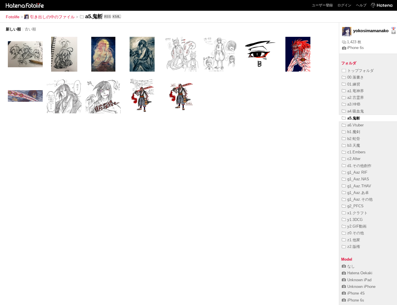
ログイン (344, 5)
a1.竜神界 (355, 91)
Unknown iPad (359, 280)
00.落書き (355, 77)
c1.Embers (356, 152)
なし (351, 266)
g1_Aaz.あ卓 (358, 192)
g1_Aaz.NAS (358, 179)
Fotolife (12, 16)
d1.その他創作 (359, 166)
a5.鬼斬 (353, 118)
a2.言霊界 (355, 97)
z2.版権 (353, 246)
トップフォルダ (360, 70)
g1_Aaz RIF (357, 172)
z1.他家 (353, 240)
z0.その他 (355, 233)
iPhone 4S (356, 293)
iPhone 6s (355, 48)
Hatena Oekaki (359, 273)
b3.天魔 (353, 145)
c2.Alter (353, 159)
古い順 (30, 29)
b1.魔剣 (353, 132)
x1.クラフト (357, 213)
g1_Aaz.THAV (359, 186)
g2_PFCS (355, 206)
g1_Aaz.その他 (360, 199)
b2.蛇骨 (353, 139)
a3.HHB (353, 104)
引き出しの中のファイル (52, 16)
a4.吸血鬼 (355, 111)
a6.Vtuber (355, 125)
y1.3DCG (355, 219)
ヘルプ (361, 5)
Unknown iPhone (361, 286)
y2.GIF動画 (356, 226)
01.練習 (353, 84)
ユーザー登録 (322, 5)
